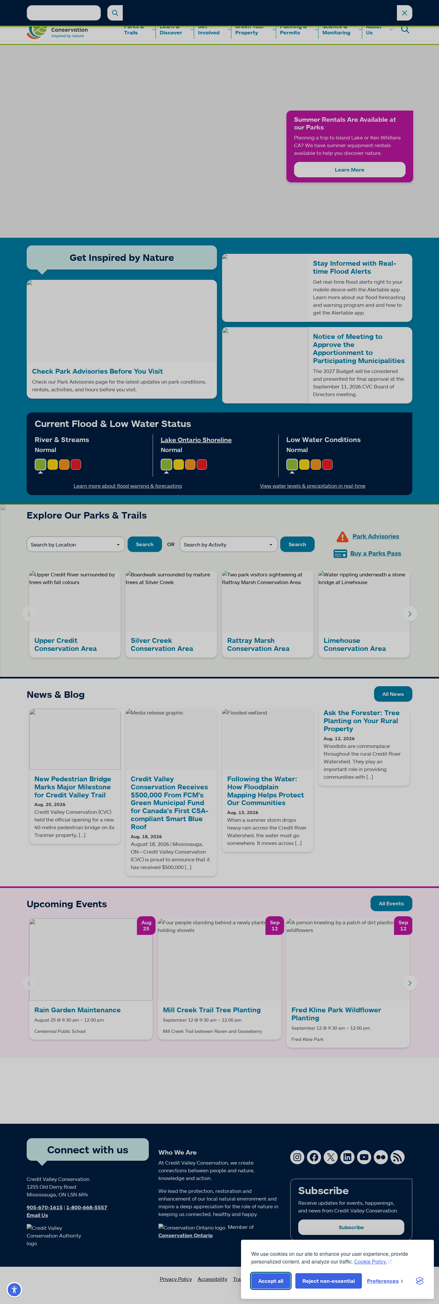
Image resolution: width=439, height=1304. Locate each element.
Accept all (270, 1281)
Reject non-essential (328, 1281)
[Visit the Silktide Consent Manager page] (420, 1281)
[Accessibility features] (14, 1290)
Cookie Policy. (370, 1261)
